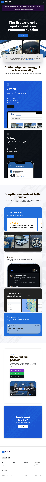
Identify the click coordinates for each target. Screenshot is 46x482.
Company (15, 462)
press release (21, 9)
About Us (15, 465)
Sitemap (42, 475)
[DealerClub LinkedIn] (6, 458)
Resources (26, 462)
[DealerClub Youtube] (9, 458)
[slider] (18, 394)
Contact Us (26, 465)
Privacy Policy (35, 475)
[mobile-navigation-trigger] (43, 2)
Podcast (14, 467)
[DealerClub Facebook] (3, 458)
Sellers (3, 467)
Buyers (3, 465)
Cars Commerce (33, 6)
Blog (25, 467)
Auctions (4, 462)
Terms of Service (25, 475)
